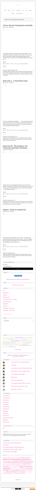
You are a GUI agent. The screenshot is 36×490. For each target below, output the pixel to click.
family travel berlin (21, 345)
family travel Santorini (11, 344)
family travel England (14, 340)
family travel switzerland (21, 462)
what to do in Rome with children (25, 139)
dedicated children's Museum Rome (14, 254)
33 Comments (11, 27)
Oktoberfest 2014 (17, 465)
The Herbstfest (14, 365)
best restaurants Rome (12, 137)
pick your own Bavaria (28, 465)
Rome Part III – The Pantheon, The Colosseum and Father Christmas (15, 147)
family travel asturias (6, 342)
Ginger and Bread (6, 406)
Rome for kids (5, 139)
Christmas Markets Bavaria (13, 457)
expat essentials (19, 457)
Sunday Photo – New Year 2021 (9, 310)
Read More (23, 488)
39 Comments (10, 149)
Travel (16, 70)
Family (9, 70)
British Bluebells (5, 457)
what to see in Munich (21, 471)
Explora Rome (7, 255)
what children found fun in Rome (26, 255)
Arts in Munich (6, 400)
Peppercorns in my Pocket (8, 417)
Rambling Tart (5, 419)
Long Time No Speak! (7, 301)
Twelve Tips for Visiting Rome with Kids (17, 25)
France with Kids (30, 337)
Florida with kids (30, 462)
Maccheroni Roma (27, 137)
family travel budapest (6, 337)
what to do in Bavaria (6, 341)
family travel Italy (15, 341)
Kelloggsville (5, 411)
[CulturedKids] (18, 349)
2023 (4, 290)
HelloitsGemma (6, 408)
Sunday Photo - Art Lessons (16, 389)
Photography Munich (23, 465)
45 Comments (11, 82)
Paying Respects (6, 292)
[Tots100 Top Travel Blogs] (18, 356)
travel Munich (10, 470)
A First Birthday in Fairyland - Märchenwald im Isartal (21, 368)
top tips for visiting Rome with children (12, 72)
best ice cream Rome (11, 201)
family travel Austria (20, 342)
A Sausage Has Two (6, 397)
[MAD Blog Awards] (11, 355)
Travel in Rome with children (13, 139)
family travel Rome (11, 71)
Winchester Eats (6, 422)
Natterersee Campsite (26, 345)
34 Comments (11, 211)
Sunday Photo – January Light (8, 308)
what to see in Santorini (12, 346)
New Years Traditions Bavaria (11, 465)
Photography (12, 70)
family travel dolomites (29, 341)
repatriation (6, 466)
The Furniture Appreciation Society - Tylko (19, 386)
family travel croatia (6, 345)
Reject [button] (19, 488)
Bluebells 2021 (5, 303)
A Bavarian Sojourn (8, 425)
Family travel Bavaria (19, 337)
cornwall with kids (11, 345)
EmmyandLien (6, 404)
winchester (18, 473)
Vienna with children (22, 470)
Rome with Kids (29, 201)
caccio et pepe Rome (20, 137)
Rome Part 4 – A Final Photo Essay (15, 81)
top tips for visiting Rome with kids (25, 72)
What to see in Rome (12, 337)
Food (8, 136)
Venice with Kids (10, 338)
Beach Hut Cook (6, 402)
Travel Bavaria (26, 337)
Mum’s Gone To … (6, 415)
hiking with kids (16, 345)
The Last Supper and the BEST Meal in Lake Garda (20, 383)
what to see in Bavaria (22, 341)
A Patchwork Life (6, 395)
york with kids (23, 473)
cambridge (8, 457)
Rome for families (25, 71)
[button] (25, 13)
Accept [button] (16, 488)
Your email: (5, 264)
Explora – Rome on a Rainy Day (14, 210)
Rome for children (18, 71)
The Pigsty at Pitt (6, 297)
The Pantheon (11, 202)
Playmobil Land (14, 377)
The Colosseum (5, 202)
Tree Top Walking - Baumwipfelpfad (18, 374)
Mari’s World (5, 413)
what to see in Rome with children (9, 140)
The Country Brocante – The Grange (10, 299)
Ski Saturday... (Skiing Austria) (17, 380)
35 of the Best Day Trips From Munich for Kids (20, 362)
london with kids (26, 463)
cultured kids (10, 341)
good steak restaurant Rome (21, 201)
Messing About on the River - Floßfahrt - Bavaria (20, 371)
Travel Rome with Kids (15, 255)
